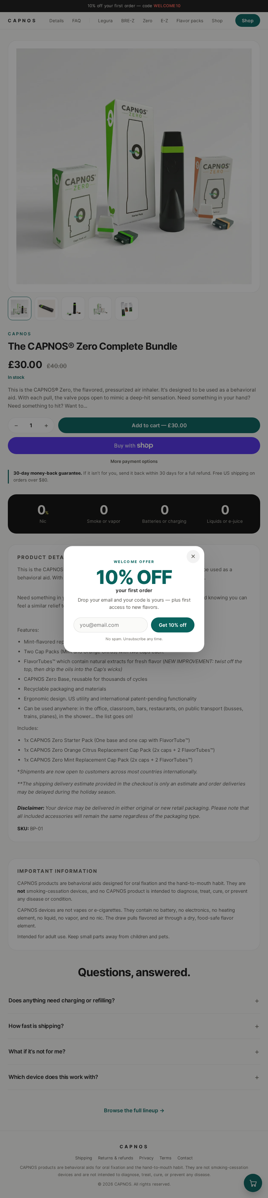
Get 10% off (173, 625)
